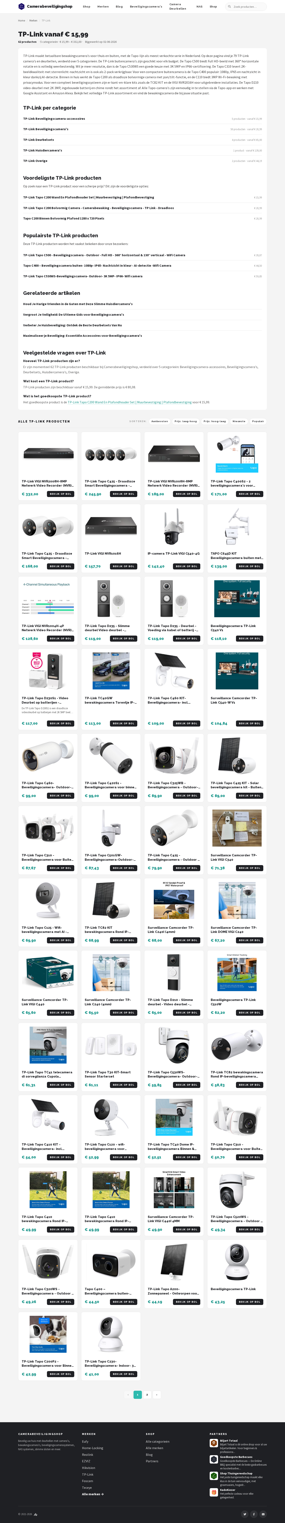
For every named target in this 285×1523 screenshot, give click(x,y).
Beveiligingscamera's (146, 6)
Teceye (87, 1487)
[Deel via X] (244, 1514)
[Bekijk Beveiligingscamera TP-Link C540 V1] (237, 599)
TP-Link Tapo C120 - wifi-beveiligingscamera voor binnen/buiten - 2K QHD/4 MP (109, 1149)
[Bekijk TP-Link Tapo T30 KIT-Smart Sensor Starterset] (111, 1045)
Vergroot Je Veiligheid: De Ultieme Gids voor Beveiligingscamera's (73, 314)
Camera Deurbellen (177, 6)
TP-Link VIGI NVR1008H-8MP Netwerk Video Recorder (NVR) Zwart (173, 485)
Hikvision (88, 1468)
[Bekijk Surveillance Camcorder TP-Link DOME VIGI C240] (237, 900)
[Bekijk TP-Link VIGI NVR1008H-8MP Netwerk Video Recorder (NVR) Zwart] (174, 454)
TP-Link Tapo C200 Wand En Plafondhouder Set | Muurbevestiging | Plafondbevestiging (88, 197)
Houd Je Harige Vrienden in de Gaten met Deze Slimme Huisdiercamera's (78, 304)
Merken (103, 6)
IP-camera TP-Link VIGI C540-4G (174, 553)
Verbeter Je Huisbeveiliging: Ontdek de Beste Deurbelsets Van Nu (72, 325)
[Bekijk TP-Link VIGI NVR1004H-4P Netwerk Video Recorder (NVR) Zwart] (48, 599)
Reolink (87, 1454)
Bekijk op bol (60, 494)
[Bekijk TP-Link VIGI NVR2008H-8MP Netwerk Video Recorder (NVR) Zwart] (48, 454)
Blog (119, 6)
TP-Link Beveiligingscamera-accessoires (54, 118)
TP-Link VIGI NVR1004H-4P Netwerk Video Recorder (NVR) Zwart (47, 630)
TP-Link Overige (35, 161)
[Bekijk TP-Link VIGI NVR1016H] (111, 526)
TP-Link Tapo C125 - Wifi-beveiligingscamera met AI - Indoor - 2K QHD (44, 932)
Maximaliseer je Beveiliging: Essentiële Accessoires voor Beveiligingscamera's (82, 335)
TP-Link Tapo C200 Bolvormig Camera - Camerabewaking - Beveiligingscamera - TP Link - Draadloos (98, 208)
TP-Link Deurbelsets (38, 140)
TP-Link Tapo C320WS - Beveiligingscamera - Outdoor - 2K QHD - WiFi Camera (47, 1293)
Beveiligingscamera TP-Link (233, 1289)
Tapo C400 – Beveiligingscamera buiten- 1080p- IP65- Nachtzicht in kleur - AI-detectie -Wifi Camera (97, 265)
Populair (258, 421)
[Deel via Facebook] (254, 1514)
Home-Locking (92, 1448)
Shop (86, 6)
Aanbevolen (159, 421)
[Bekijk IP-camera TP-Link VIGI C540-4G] (174, 526)
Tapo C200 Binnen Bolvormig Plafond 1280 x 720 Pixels (63, 218)
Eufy (85, 1441)
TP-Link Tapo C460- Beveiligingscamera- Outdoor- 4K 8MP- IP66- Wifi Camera (46, 787)
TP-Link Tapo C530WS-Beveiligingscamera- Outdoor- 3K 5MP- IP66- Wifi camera (82, 276)
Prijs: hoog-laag (215, 421)
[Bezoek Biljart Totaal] (214, 1443)
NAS (200, 6)
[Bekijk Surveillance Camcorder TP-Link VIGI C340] (237, 828)
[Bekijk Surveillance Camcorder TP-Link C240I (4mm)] (174, 900)
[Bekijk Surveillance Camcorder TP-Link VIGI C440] (48, 972)
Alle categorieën (157, 1441)
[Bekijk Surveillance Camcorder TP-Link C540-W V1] (237, 671)
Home (21, 20)
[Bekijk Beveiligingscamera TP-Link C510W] (237, 972)
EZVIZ (86, 1461)
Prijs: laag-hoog (186, 421)
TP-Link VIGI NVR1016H (103, 553)
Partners (152, 1461)
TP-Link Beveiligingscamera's (45, 129)
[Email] (263, 1514)
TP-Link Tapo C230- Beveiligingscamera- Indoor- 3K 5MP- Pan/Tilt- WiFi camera (110, 1366)
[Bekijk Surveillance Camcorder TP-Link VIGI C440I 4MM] (174, 1189)
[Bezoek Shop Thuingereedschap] (214, 1476)
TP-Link (87, 1474)
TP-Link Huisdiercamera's (42, 150)
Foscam (87, 1481)
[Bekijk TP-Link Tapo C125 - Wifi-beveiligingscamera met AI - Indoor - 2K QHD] (48, 900)
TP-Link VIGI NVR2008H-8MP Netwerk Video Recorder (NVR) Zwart (47, 485)
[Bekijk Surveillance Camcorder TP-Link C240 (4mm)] (111, 972)
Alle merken (154, 1448)
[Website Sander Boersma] (35, 1514)
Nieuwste (239, 421)
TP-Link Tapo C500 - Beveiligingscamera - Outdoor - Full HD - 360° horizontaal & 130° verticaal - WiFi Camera (104, 255)
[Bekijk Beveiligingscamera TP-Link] (237, 1262)
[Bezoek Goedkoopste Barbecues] (214, 1459)
